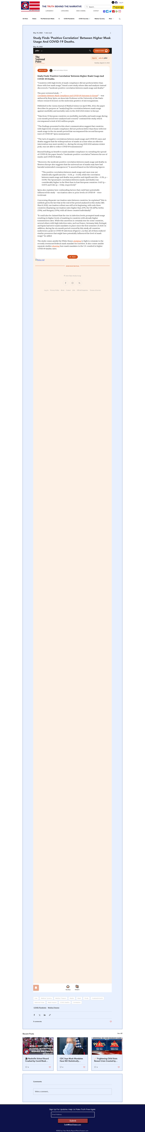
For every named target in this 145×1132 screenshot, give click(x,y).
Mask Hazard (52, 1002)
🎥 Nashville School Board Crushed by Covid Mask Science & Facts (37, 1059)
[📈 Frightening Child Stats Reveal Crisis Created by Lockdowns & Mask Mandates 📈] (107, 1046)
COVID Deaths (64, 1002)
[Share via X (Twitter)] (39, 1015)
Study (86, 998)
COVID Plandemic (69, 18)
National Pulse (39, 1002)
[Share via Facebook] (34, 1015)
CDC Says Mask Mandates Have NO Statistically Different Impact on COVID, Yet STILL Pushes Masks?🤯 (72, 1059)
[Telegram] (107, 11)
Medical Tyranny (100, 18)
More (110, 18)
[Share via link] (50, 1015)
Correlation (76, 1002)
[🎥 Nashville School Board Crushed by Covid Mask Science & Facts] (38, 1046)
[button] (120, 19)
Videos (34, 18)
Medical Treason (60, 998)
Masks (72, 998)
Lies (36, 998)
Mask (79, 998)
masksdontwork (97, 998)
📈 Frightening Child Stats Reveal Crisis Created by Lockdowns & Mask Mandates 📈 (105, 1059)
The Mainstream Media (47, 18)
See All (120, 1033)
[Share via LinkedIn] (45, 1015)
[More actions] (110, 33)
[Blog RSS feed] (113, 2)
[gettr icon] (113, 11)
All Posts (25, 18)
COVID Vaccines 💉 (84, 18)
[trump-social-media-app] (104, 11)
